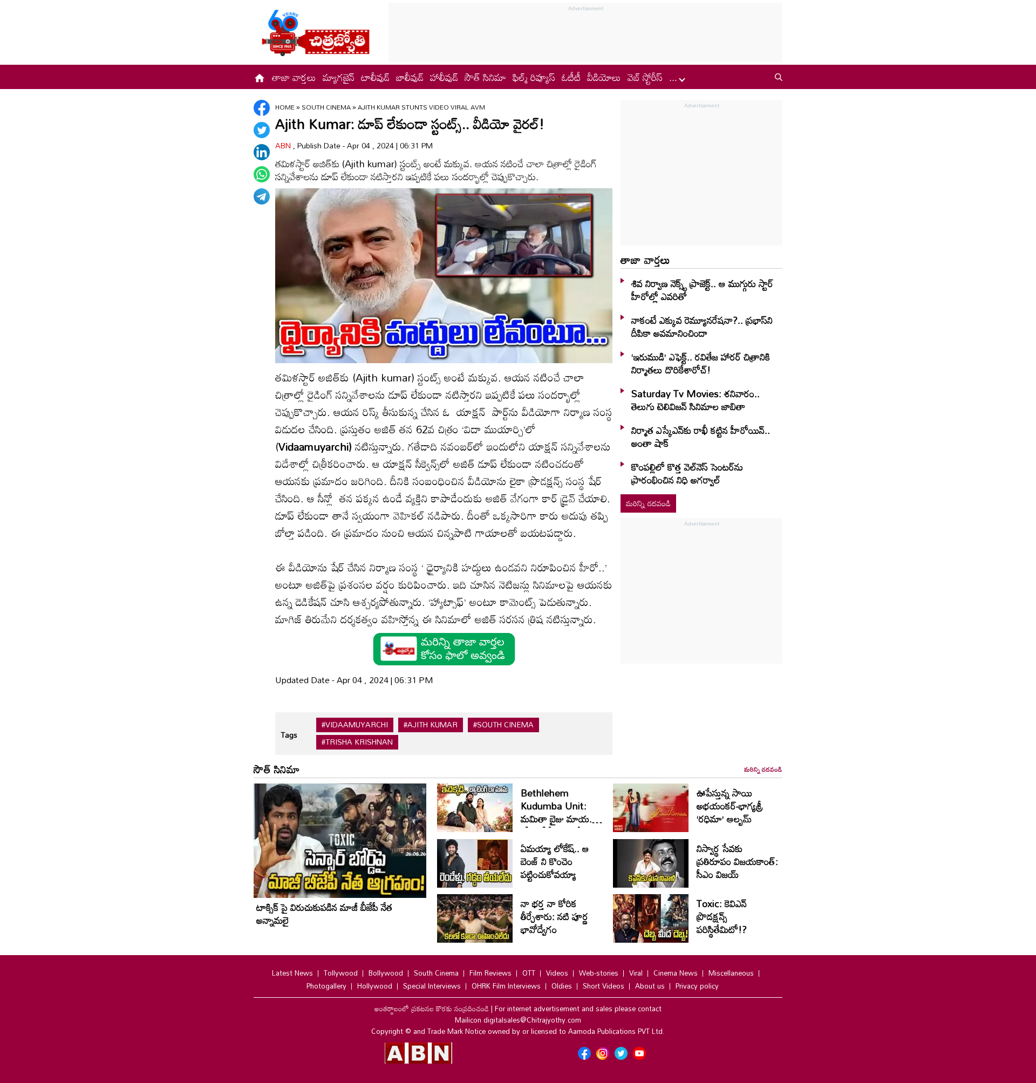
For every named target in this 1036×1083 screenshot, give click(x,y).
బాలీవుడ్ (410, 77)
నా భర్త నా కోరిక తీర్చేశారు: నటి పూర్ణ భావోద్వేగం (554, 916)
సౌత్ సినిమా (485, 77)
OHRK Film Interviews (506, 986)
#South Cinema (503, 725)
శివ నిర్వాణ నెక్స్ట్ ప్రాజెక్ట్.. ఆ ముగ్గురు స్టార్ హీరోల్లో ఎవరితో (702, 290)
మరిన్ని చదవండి (648, 503)
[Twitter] (262, 130)
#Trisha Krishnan (357, 742)
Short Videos (603, 986)
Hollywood (374, 986)
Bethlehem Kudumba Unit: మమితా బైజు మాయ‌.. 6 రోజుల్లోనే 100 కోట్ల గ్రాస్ (562, 818)
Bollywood (386, 973)
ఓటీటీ (571, 77)
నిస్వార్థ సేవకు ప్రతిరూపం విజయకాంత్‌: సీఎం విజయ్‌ (737, 861)
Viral (636, 973)
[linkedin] (262, 152)
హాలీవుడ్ (444, 77)
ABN (284, 145)
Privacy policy (697, 986)
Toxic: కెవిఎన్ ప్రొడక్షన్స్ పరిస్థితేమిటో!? (722, 916)
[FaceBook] (262, 108)
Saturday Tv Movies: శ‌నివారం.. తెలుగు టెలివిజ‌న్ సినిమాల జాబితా (695, 400)
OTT (528, 973)
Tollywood (341, 973)
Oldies (561, 986)
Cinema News (675, 973)
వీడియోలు (604, 77)
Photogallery (326, 986)
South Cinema (327, 106)
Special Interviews (432, 986)
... (674, 77)
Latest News (292, 973)
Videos (557, 973)
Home (285, 106)
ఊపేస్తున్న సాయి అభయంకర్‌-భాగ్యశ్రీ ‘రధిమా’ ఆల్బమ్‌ (730, 805)
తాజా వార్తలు (294, 77)
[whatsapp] (262, 174)
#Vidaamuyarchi (355, 725)
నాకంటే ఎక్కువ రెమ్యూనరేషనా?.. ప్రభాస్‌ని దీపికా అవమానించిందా (702, 326)
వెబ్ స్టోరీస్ (645, 77)
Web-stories (598, 973)
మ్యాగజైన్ (339, 77)
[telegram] (262, 196)
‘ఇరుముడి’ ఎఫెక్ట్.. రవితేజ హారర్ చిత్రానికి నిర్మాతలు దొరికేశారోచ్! (700, 363)
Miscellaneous (731, 973)
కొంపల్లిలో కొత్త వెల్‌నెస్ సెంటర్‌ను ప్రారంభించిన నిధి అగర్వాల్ (687, 473)
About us (650, 986)
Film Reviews (490, 973)
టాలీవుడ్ (375, 77)
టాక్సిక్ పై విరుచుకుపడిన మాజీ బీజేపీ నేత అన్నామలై (324, 913)
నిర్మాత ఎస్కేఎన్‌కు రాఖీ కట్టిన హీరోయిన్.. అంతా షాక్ (700, 436)
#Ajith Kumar (431, 725)
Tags (289, 734)
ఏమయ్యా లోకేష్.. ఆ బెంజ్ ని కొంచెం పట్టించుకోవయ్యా (555, 861)
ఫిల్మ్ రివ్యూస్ (534, 77)
